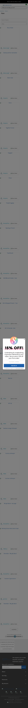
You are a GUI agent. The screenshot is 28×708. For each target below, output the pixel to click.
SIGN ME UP (14, 365)
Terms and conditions (20, 368)
